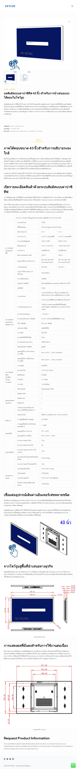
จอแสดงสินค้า (32, 131)
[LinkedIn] (13, 759)
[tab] (38, 140)
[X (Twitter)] (7, 759)
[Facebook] (4, 759)
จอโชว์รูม (39, 131)
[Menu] (72, 6)
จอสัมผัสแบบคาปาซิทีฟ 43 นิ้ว (18, 131)
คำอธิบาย (38, 140)
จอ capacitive (14, 128)
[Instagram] (10, 759)
